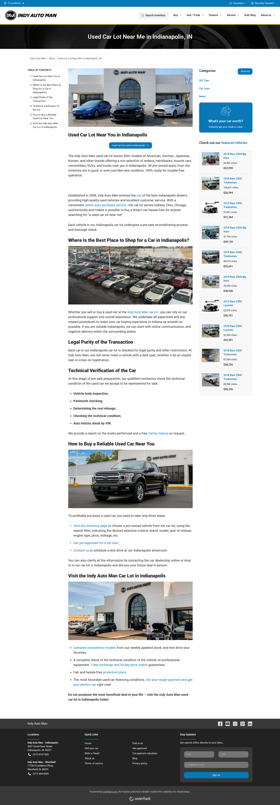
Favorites (238, 3)
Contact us (81, 550)
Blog (134, 758)
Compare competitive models (95, 648)
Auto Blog (250, 15)
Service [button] (231, 15)
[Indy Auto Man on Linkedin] (248, 724)
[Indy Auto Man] (31, 15)
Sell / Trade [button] (193, 15)
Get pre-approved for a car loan (96, 543)
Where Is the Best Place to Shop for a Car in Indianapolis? (47, 89)
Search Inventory (155, 15)
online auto (93, 205)
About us (89, 758)
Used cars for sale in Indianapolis (128, 145)
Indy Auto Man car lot (143, 312)
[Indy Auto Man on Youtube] (226, 724)
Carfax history (158, 433)
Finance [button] (213, 15)
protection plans (115, 672)
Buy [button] (176, 15)
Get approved (139, 748)
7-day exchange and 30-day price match (119, 665)
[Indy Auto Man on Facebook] (219, 724)
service (121, 205)
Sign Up (216, 775)
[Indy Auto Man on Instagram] (234, 724)
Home (88, 743)
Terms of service (94, 763)
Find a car (137, 743)
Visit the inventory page (90, 526)
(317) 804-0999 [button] (41, 773)
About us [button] (266, 15)
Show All (245, 71)
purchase (109, 205)
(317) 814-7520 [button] (41, 754)
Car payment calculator (145, 753)
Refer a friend (92, 753)
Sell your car (91, 748)
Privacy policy (139, 763)
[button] (15, 3)
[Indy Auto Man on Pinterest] (241, 724)
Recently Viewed (264, 3)
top (138, 195)
